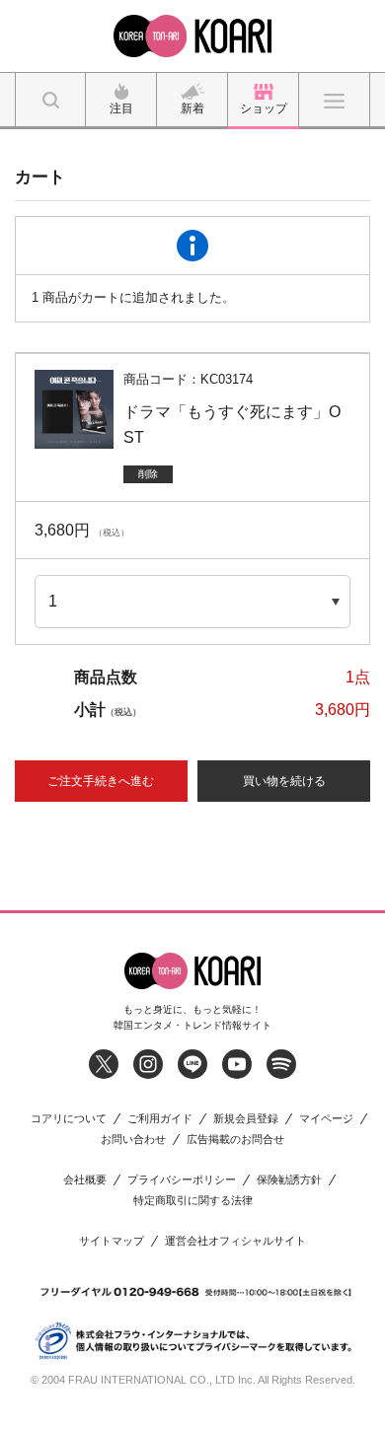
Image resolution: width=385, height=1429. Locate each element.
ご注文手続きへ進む (100, 781)
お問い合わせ (133, 1139)
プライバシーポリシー (181, 1180)
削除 (148, 473)
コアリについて (69, 1118)
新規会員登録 (245, 1118)
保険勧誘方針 (289, 1180)
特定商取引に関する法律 (193, 1200)
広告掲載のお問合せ (235, 1139)
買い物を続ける (284, 781)
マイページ (326, 1118)
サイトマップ (111, 1241)
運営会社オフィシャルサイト (235, 1241)
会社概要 (85, 1180)
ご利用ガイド (159, 1118)
